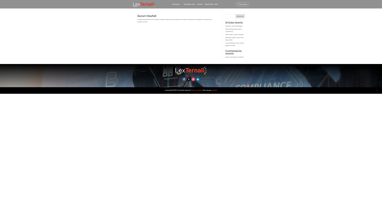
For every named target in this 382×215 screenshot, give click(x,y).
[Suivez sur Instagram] (193, 79)
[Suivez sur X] (189, 79)
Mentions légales (196, 90)
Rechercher (240, 16)
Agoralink (214, 90)
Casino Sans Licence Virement (234, 34)
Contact (200, 4)
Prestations (176, 4)
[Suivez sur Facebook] (184, 79)
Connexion (243, 4)
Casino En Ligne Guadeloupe (233, 26)
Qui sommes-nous (189, 4)
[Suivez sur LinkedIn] (198, 79)
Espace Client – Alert (211, 4)
